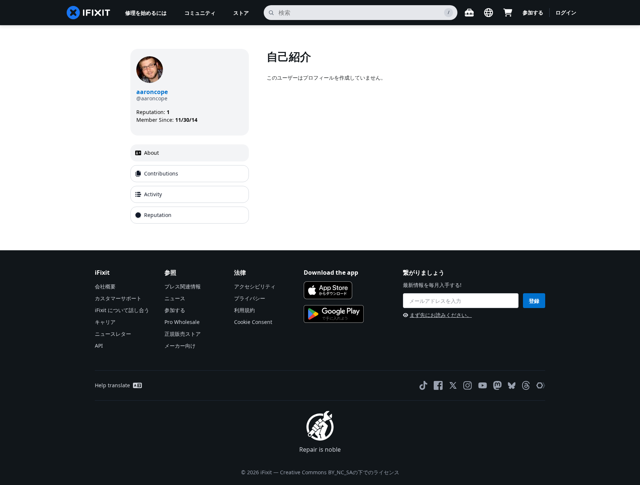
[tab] (189, 152)
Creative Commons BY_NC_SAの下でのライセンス (339, 472)
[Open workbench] (469, 12)
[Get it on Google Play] (334, 314)
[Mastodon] (497, 385)
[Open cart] (507, 12)
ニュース (174, 298)
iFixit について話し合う (122, 310)
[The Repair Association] (540, 385)
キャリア (105, 321)
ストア (241, 12)
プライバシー (249, 298)
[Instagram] (467, 385)
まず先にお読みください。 (441, 314)
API (99, 345)
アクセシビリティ (255, 286)
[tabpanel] (388, 138)
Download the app (331, 272)
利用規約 (244, 310)
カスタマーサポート (118, 298)
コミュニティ (200, 12)
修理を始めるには (146, 12)
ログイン (566, 12)
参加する (533, 12)
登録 (534, 300)
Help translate (112, 385)
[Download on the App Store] (328, 290)
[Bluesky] (512, 385)
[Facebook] (438, 385)
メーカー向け (180, 345)
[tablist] (189, 184)
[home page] (88, 12)
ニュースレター (113, 333)
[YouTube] (482, 385)
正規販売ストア (182, 333)
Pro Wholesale (182, 321)
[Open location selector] (488, 12)
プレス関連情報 (182, 286)
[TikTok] (423, 385)
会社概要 (105, 286)
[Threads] (525, 385)
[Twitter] (453, 385)
